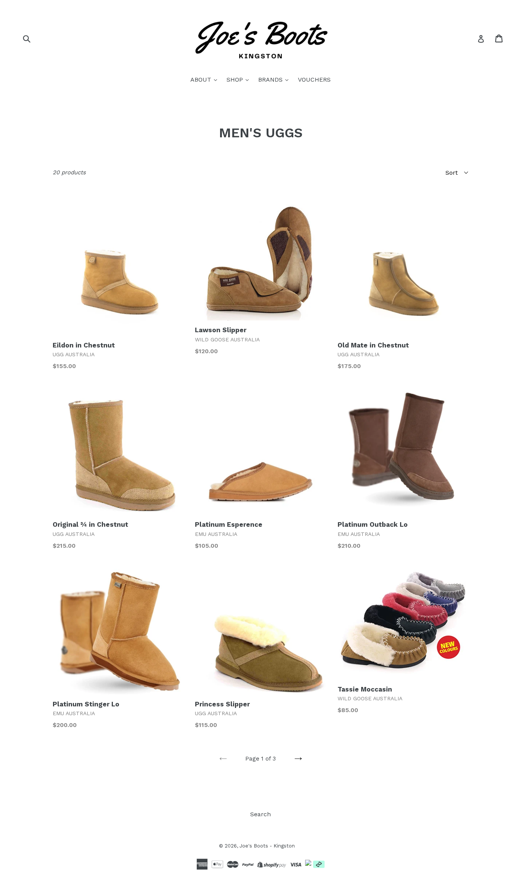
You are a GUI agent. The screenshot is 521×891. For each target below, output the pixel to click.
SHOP (236, 79)
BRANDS (271, 79)
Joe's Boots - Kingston (267, 846)
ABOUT (201, 79)
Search (260, 814)
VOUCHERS (314, 79)
